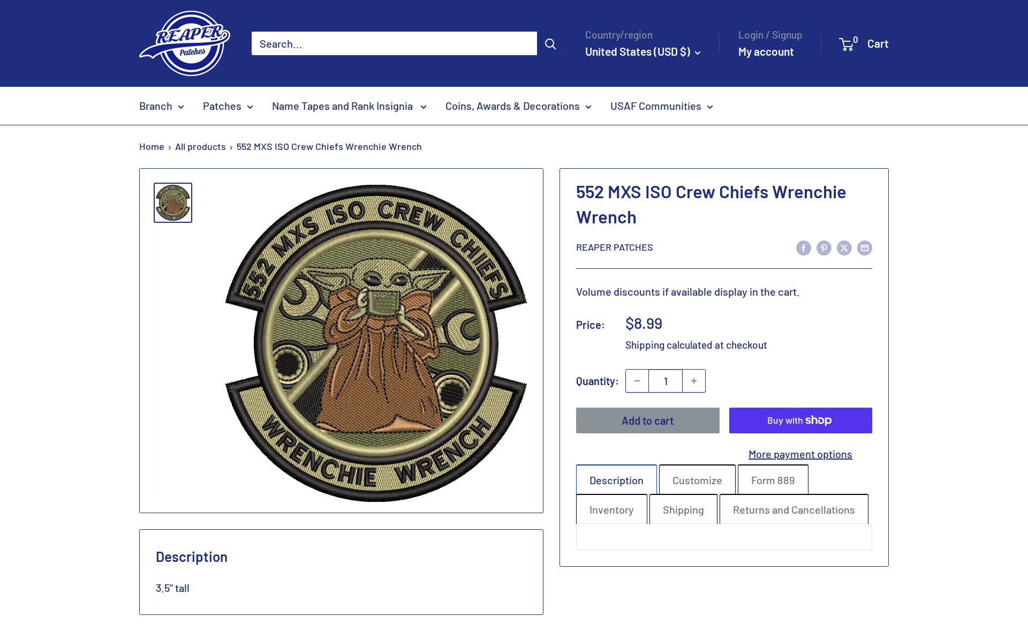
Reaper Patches (614, 247)
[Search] (550, 43)
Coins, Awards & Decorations (512, 105)
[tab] (616, 479)
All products (200, 146)
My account (766, 51)
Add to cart (648, 420)
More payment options (800, 453)
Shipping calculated (669, 345)
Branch (155, 105)
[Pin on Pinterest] (824, 247)
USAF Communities (655, 105)
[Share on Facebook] (803, 247)
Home (151, 146)
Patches (222, 105)
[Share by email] (864, 247)
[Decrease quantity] (637, 381)
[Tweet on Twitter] (844, 247)
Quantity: (597, 380)
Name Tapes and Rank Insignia (343, 105)
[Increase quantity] (694, 381)
